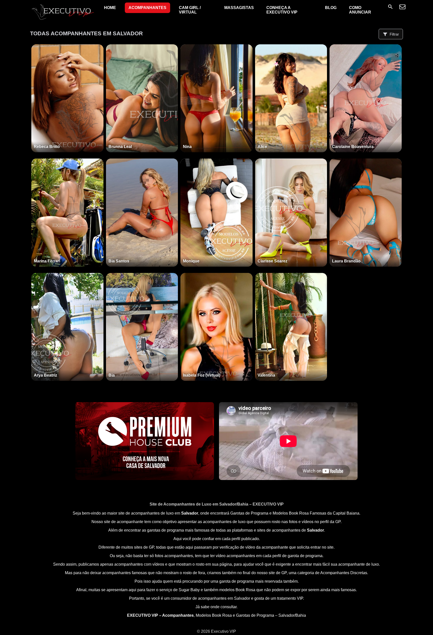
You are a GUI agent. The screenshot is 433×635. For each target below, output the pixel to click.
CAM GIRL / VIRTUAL (190, 10)
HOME (110, 8)
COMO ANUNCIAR (360, 10)
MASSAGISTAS (239, 8)
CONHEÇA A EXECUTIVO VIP (281, 10)
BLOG (331, 8)
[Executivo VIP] (62, 20)
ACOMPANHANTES (147, 8)
